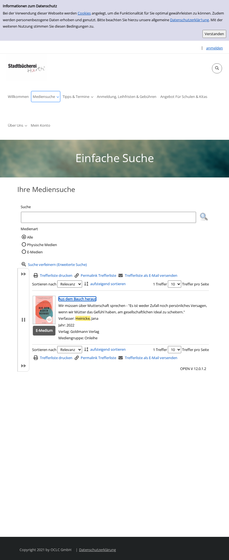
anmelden (214, 48)
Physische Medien (42, 244)
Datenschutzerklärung (97, 549)
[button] (217, 68)
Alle (30, 237)
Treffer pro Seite (195, 284)
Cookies (84, 13)
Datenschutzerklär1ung (189, 19)
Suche (26, 206)
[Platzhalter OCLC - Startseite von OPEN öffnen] (26, 67)
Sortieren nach (44, 284)
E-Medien (35, 251)
